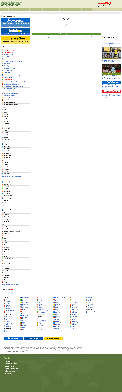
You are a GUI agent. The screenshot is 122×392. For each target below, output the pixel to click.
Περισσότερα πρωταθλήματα (10, 284)
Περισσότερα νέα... (107, 98)
